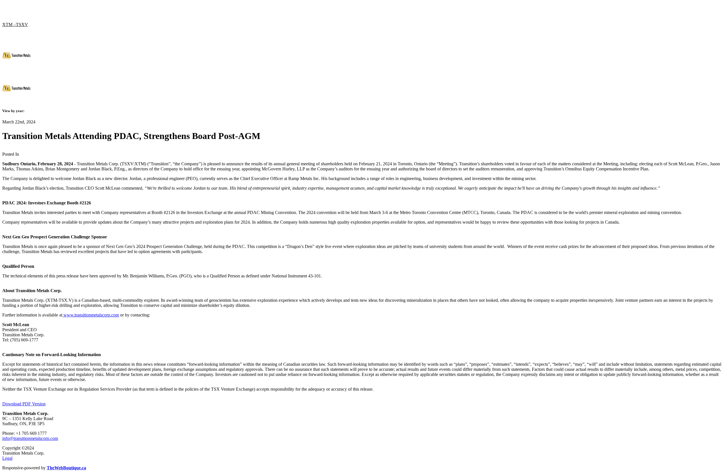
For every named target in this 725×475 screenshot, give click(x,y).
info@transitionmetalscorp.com (30, 438)
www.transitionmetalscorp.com (90, 315)
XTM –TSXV (15, 24)
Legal (7, 458)
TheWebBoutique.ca (66, 467)
